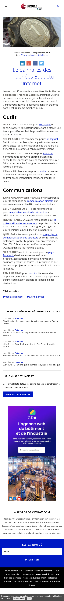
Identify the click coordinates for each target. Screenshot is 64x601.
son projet (45, 124)
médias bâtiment (14, 296)
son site (41, 171)
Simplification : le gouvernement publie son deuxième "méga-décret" (30, 321)
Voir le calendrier (17, 394)
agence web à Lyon (45, 574)
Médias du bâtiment (40, 55)
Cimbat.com (41, 512)
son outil (48, 153)
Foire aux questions (13, 581)
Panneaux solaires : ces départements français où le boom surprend (29, 332)
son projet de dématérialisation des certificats (30, 236)
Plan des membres (12, 577)
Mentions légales (49, 577)
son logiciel (51, 139)
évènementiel (36, 296)
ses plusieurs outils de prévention (28, 212)
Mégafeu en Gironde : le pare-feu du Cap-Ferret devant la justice (29, 344)
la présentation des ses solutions (29, 221)
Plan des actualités (31, 577)
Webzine (25, 55)
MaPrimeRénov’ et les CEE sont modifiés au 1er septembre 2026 (31, 354)
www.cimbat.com (14, 570)
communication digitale (40, 201)
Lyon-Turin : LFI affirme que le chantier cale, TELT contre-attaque (31, 363)
